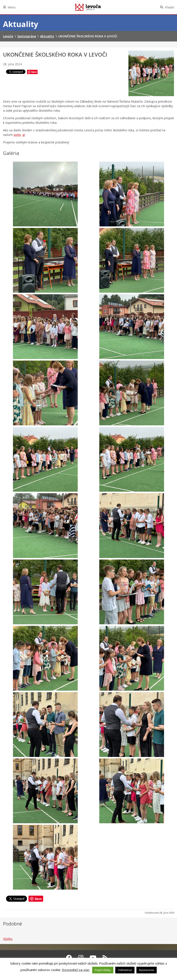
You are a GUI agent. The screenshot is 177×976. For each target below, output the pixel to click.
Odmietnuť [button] (125, 970)
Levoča (88, 7)
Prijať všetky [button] (103, 970)
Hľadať (169, 7)
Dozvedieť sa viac (76, 970)
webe (17, 135)
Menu (12, 7)
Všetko (8, 939)
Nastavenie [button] (146, 970)
